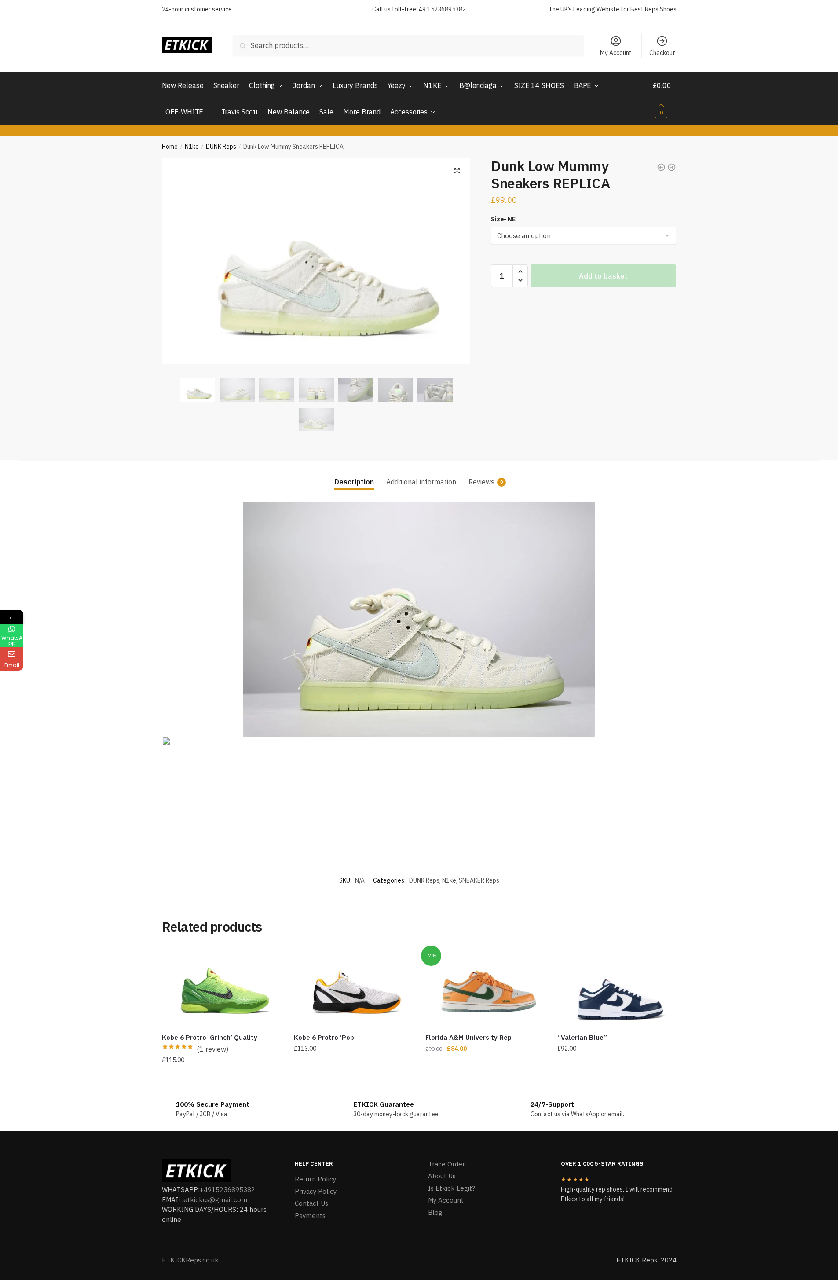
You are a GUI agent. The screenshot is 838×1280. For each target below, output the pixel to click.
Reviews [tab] (481, 481)
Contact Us (311, 1203)
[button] (457, 171)
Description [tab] (354, 481)
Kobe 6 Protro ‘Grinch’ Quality (209, 1037)
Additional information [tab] (421, 481)
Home (170, 146)
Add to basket (603, 275)
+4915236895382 (227, 1189)
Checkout (662, 53)
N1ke (192, 146)
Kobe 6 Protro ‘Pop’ (325, 1037)
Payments (310, 1215)
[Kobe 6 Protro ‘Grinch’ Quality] (221, 987)
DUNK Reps (221, 146)
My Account (616, 53)
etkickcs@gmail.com (215, 1200)
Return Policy (315, 1179)
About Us (442, 1176)
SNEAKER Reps (479, 880)
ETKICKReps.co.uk (190, 1260)
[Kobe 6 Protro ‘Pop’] (353, 987)
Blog (435, 1212)
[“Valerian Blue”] (616, 987)
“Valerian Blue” (582, 1037)
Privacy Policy (316, 1191)
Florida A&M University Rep (468, 1037)
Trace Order (446, 1164)
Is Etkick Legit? (451, 1188)
